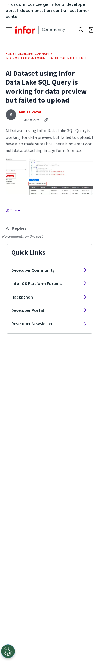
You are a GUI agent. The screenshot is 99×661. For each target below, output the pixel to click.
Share (13, 211)
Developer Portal (27, 310)
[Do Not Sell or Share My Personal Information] (8, 651)
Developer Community (33, 270)
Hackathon (22, 297)
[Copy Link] (46, 119)
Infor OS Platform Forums (36, 283)
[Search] (81, 30)
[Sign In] (91, 30)
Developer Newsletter (32, 323)
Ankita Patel (30, 112)
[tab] (16, 228)
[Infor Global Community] (40, 30)
